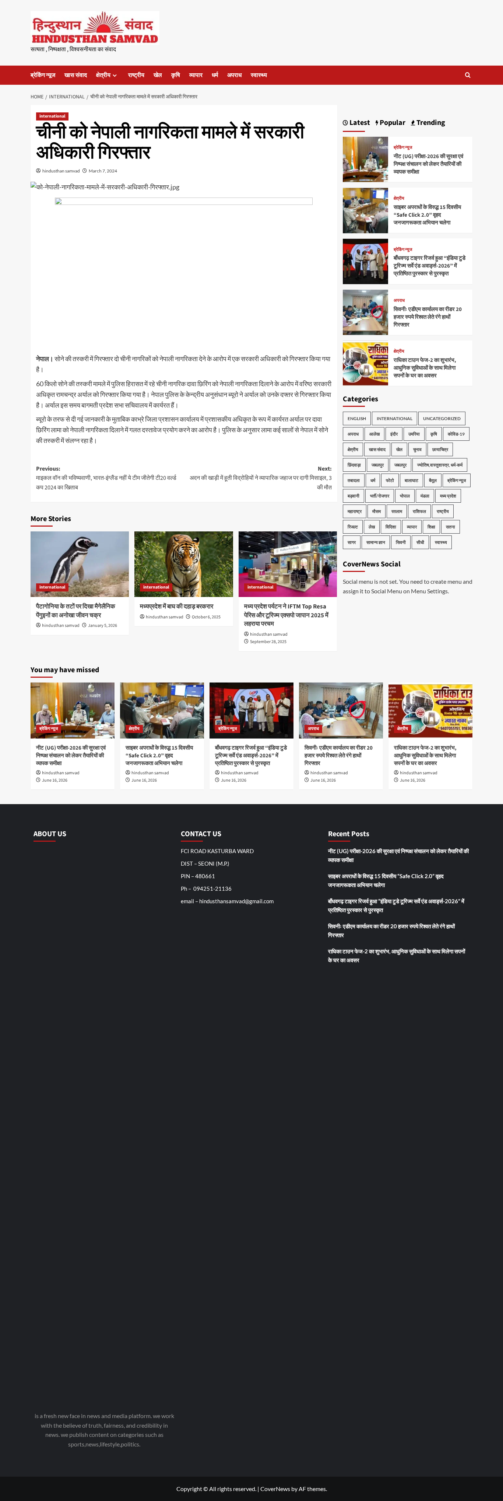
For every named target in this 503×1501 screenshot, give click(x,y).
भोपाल (405, 496)
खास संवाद (75, 75)
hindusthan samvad (61, 171)
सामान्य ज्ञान (375, 542)
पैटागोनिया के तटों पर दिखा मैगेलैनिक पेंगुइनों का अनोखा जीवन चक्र (75, 611)
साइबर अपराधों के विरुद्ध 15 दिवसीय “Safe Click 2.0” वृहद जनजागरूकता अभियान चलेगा (427, 215)
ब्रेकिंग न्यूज (43, 75)
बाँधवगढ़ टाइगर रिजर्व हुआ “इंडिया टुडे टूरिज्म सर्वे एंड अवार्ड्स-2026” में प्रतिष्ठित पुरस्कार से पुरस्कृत (429, 266)
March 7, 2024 (103, 171)
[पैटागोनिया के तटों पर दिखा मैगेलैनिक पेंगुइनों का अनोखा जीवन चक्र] (80, 564)
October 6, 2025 (206, 617)
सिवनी (401, 542)
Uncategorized (442, 419)
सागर (352, 542)
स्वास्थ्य (259, 75)
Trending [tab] (430, 123)
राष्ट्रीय (136, 75)
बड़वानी (353, 496)
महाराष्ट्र (355, 511)
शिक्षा (431, 527)
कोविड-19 (456, 434)
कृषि (175, 75)
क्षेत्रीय (103, 75)
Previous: (106, 478)
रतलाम (396, 511)
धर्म (215, 75)
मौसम (376, 511)
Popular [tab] (391, 123)
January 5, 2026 (102, 625)
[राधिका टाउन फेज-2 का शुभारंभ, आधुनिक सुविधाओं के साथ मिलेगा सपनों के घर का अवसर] (365, 362)
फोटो (390, 481)
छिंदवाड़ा (354, 465)
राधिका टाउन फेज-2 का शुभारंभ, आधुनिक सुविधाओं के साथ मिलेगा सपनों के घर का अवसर (425, 368)
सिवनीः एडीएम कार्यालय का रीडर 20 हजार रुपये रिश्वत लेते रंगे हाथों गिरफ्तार (428, 317)
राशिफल (419, 511)
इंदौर (394, 434)
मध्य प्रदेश (448, 496)
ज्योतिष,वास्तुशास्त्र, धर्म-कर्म (439, 465)
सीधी (420, 542)
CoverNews (275, 1488)
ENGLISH (357, 419)
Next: (260, 478)
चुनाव (417, 450)
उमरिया (414, 434)
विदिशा (391, 527)
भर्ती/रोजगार (379, 496)
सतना (450, 527)
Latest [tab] (359, 123)
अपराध (234, 75)
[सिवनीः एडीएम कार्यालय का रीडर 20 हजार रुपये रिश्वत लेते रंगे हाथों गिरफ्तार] (365, 311)
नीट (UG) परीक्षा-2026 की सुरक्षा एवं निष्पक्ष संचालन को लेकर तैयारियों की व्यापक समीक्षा (428, 164)
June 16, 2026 (54, 780)
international (52, 116)
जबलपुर (378, 465)
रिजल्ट (353, 527)
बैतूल (433, 481)
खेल (158, 75)
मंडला (425, 496)
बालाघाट (411, 481)
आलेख (374, 434)
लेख (372, 527)
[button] (467, 75)
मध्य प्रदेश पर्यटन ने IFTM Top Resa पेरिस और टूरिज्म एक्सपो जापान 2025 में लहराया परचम (286, 615)
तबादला (354, 481)
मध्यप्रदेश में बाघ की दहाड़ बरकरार (176, 606)
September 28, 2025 (268, 642)
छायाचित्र (440, 450)
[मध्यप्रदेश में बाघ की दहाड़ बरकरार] (183, 564)
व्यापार (196, 75)
